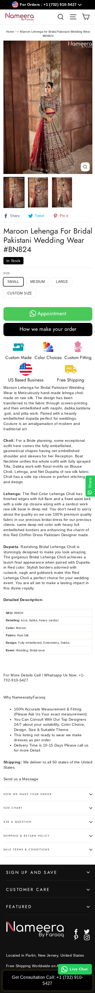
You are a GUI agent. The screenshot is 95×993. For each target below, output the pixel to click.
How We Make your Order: (28, 794)
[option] (47, 107)
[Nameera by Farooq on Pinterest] (76, 937)
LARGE (62, 282)
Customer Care (28, 890)
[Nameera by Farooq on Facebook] (76, 931)
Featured (19, 907)
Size (6, 273)
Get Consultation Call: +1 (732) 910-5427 (47, 980)
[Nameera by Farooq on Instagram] (87, 937)
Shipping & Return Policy (26, 836)
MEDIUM (37, 282)
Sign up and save (31, 872)
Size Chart (13, 808)
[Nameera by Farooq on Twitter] (87, 931)
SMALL (13, 282)
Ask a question (17, 822)
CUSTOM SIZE (19, 293)
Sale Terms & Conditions (26, 849)
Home (10, 31)
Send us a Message (20, 779)
